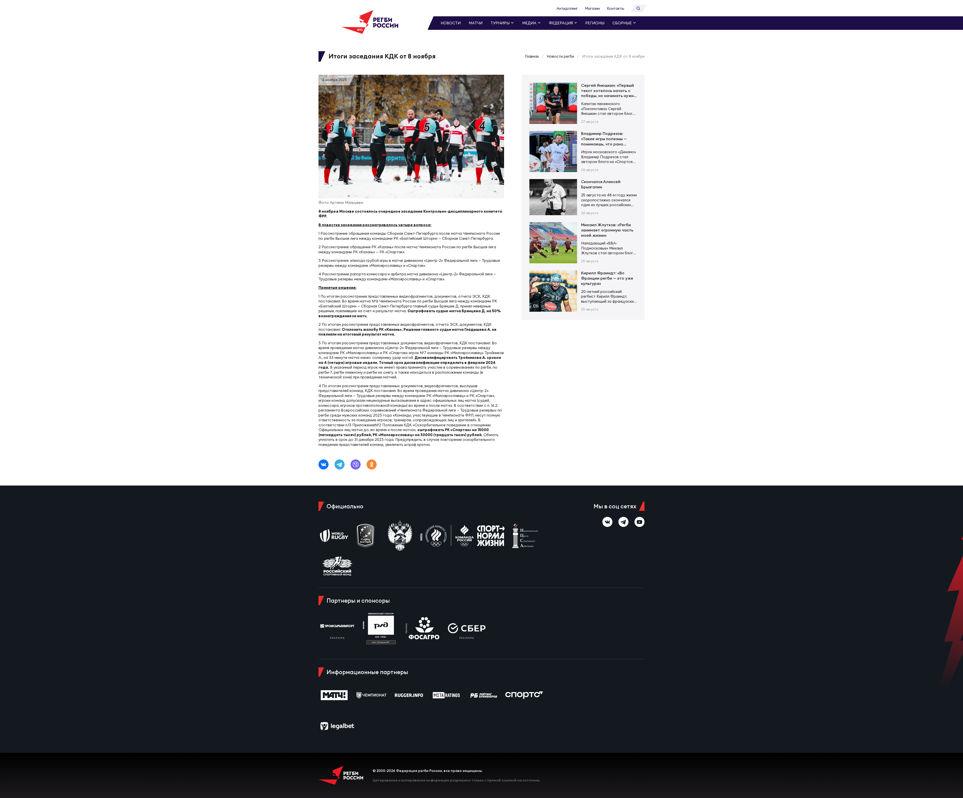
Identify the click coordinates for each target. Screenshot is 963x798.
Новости (451, 23)
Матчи (476, 23)
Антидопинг (567, 8)
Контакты (615, 8)
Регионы (594, 23)
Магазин (592, 8)
